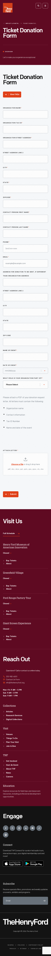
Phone (6, 242)
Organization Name (12, 108)
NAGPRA (11, 945)
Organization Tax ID (12, 123)
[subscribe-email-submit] (44, 901)
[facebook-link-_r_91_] (5, 828)
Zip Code (7, 335)
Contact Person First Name (16, 212)
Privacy (13, 948)
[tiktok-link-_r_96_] (39, 828)
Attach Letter (10, 450)
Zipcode (7, 197)
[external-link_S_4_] (25, 676)
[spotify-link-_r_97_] (5, 835)
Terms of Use (36, 948)
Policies (21, 945)
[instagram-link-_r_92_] (12, 828)
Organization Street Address (17, 138)
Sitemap (23, 948)
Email (6, 257)
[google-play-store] (33, 863)
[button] (25, 464)
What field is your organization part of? (23, 378)
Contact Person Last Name (16, 227)
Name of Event (10, 350)
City (5, 167)
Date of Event (10, 365)
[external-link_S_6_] (25, 682)
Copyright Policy (36, 945)
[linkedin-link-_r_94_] (25, 828)
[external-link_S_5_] (25, 679)
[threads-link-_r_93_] (19, 828)
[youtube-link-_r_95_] (32, 828)
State (6, 182)
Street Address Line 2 (13, 152)
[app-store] (12, 863)
